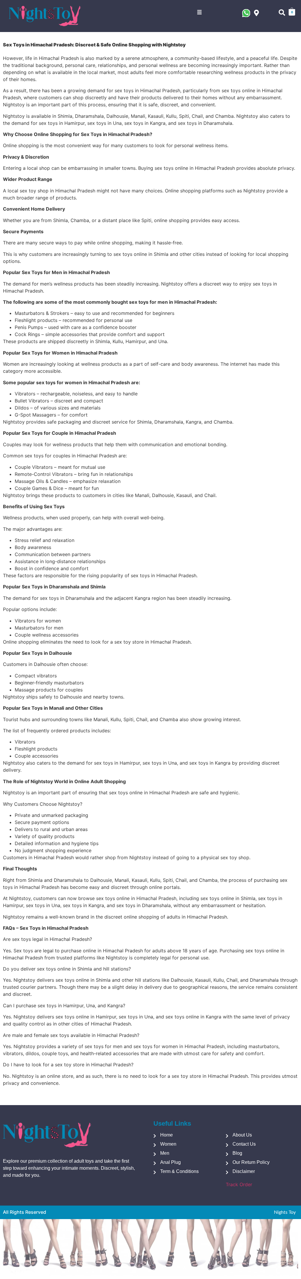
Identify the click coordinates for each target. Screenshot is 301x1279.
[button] (199, 12)
